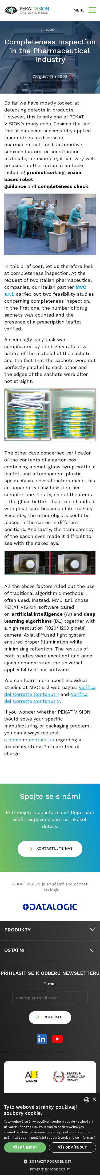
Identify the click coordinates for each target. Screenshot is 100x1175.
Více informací (84, 1137)
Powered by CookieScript (50, 1169)
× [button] (94, 1099)
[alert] (50, 1134)
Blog (50, 30)
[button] (50, 1161)
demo (15, 739)
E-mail (50, 983)
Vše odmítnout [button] (72, 1147)
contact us (41, 739)
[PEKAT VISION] (26, 10)
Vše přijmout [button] (25, 1147)
